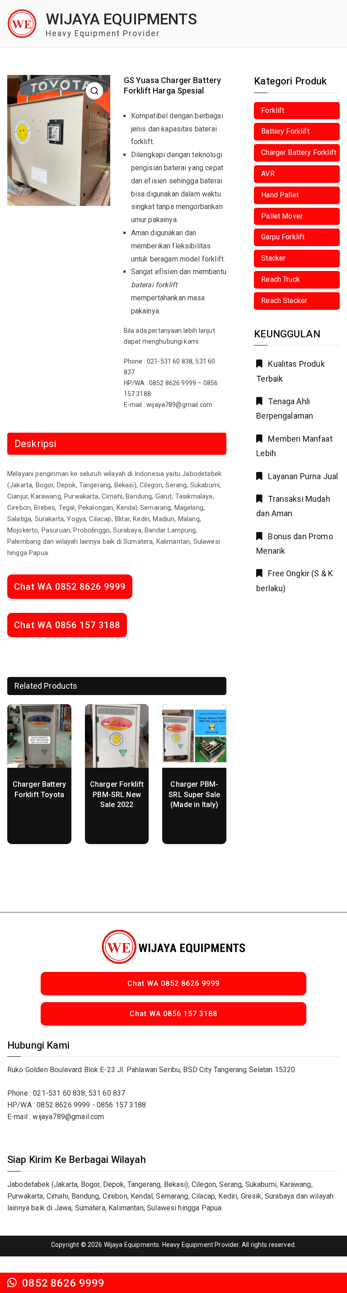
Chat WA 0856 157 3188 (67, 625)
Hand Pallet (280, 195)
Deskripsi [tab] (35, 443)
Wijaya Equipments (121, 19)
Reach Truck (280, 279)
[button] (94, 90)
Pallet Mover (282, 216)
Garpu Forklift (283, 237)
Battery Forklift (285, 131)
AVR (267, 173)
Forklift (272, 110)
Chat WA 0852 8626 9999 (70, 586)
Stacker (273, 258)
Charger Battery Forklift (298, 152)
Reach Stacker (284, 300)
